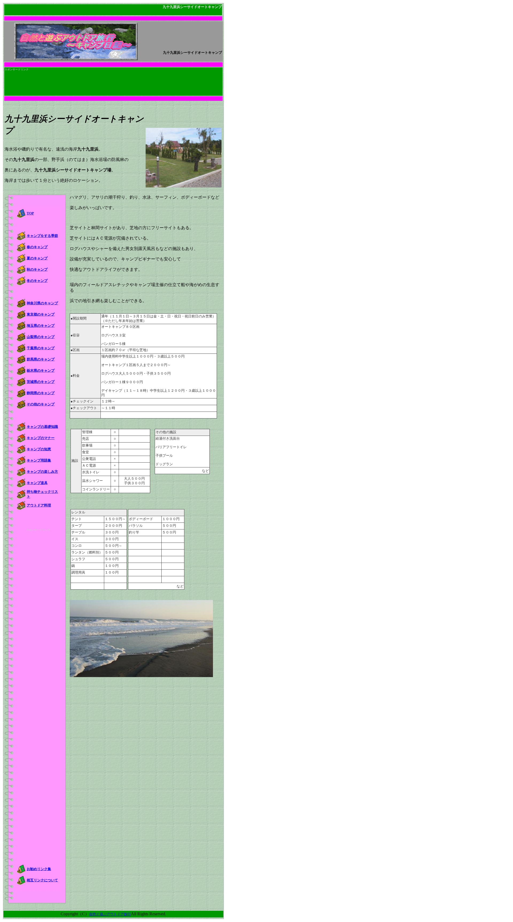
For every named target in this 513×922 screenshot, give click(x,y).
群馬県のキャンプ (41, 359)
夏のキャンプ (37, 258)
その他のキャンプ (41, 404)
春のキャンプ (37, 247)
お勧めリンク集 (39, 869)
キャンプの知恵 (39, 449)
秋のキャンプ (37, 269)
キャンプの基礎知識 (42, 427)
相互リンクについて (42, 880)
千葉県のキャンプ (41, 348)
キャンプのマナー (41, 438)
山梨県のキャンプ (41, 337)
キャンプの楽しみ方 (42, 472)
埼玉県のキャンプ (41, 326)
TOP (30, 213)
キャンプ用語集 (39, 460)
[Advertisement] (102, 65)
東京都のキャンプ (41, 314)
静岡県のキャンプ (41, 393)
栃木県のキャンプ (41, 370)
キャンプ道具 (37, 483)
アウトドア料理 (39, 505)
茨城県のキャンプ (41, 382)
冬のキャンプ (37, 281)
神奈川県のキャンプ (42, 303)
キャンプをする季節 (42, 236)
